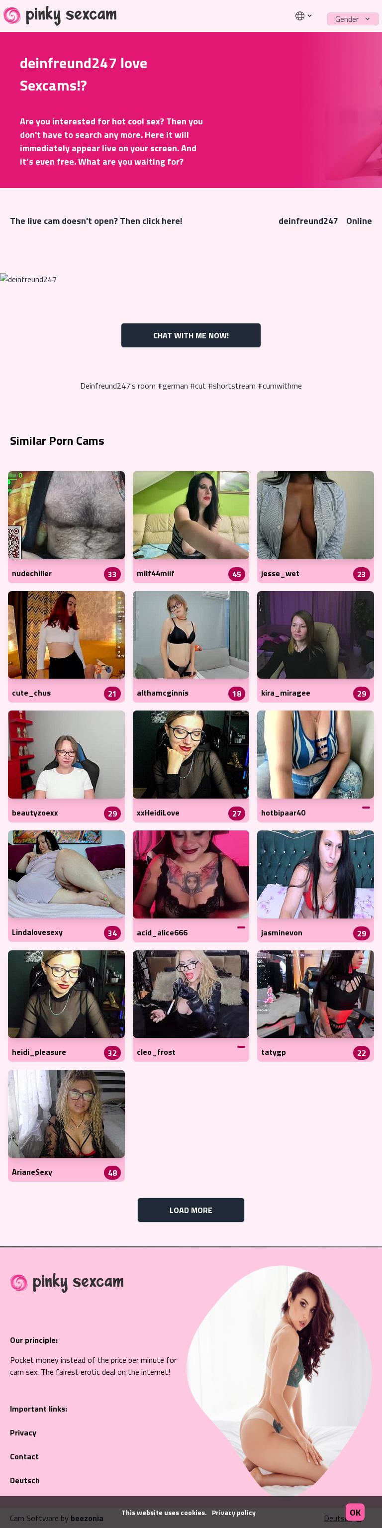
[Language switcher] (304, 16)
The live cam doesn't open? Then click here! (96, 220)
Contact (24, 1456)
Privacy (23, 1432)
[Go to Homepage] (60, 16)
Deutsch (25, 1480)
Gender (347, 19)
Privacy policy (234, 1512)
